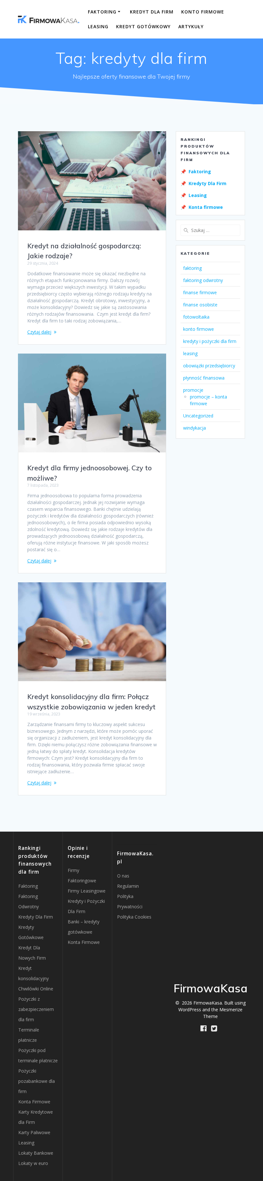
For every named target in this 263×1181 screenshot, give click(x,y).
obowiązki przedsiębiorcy (209, 366)
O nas (123, 876)
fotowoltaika (196, 317)
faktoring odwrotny (203, 280)
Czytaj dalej (39, 332)
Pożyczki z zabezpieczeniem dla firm (36, 1009)
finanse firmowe (200, 292)
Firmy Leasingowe (87, 891)
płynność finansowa (204, 378)
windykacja (194, 428)
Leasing (98, 26)
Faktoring (102, 12)
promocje (193, 390)
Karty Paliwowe (34, 1132)
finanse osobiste (200, 305)
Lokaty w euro (33, 1163)
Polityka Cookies (134, 917)
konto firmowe (198, 329)
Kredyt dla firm (152, 12)
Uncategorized (198, 416)
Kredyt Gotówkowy (143, 26)
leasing (190, 353)
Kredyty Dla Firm (207, 183)
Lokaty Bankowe (35, 1153)
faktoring (192, 268)
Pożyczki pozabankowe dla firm (36, 1081)
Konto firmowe (202, 12)
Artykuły (191, 26)
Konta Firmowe (34, 1102)
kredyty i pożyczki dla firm (209, 341)
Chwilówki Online (35, 989)
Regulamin (128, 886)
